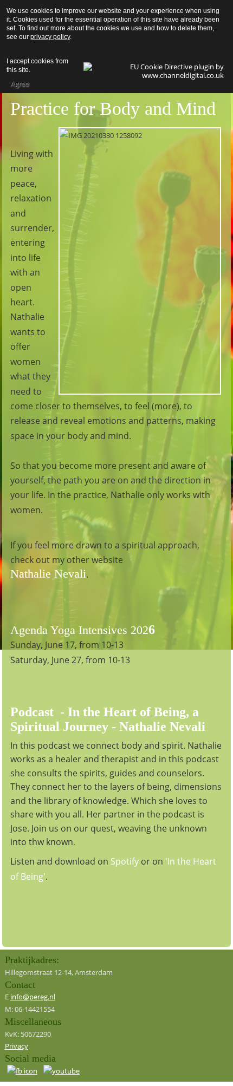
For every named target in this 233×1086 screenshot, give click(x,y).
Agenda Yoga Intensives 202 (79, 630)
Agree (19, 83)
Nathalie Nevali (48, 573)
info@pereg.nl (32, 997)
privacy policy (50, 37)
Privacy (16, 1046)
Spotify (125, 861)
